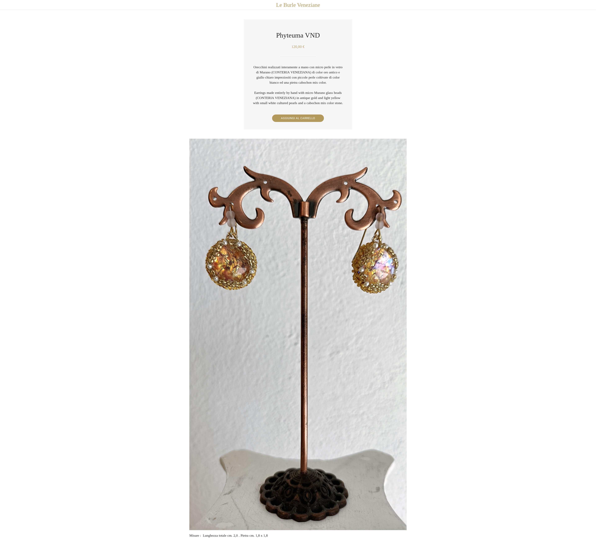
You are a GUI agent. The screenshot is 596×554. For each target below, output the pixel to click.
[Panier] (590, 5)
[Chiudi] (6, 5)
